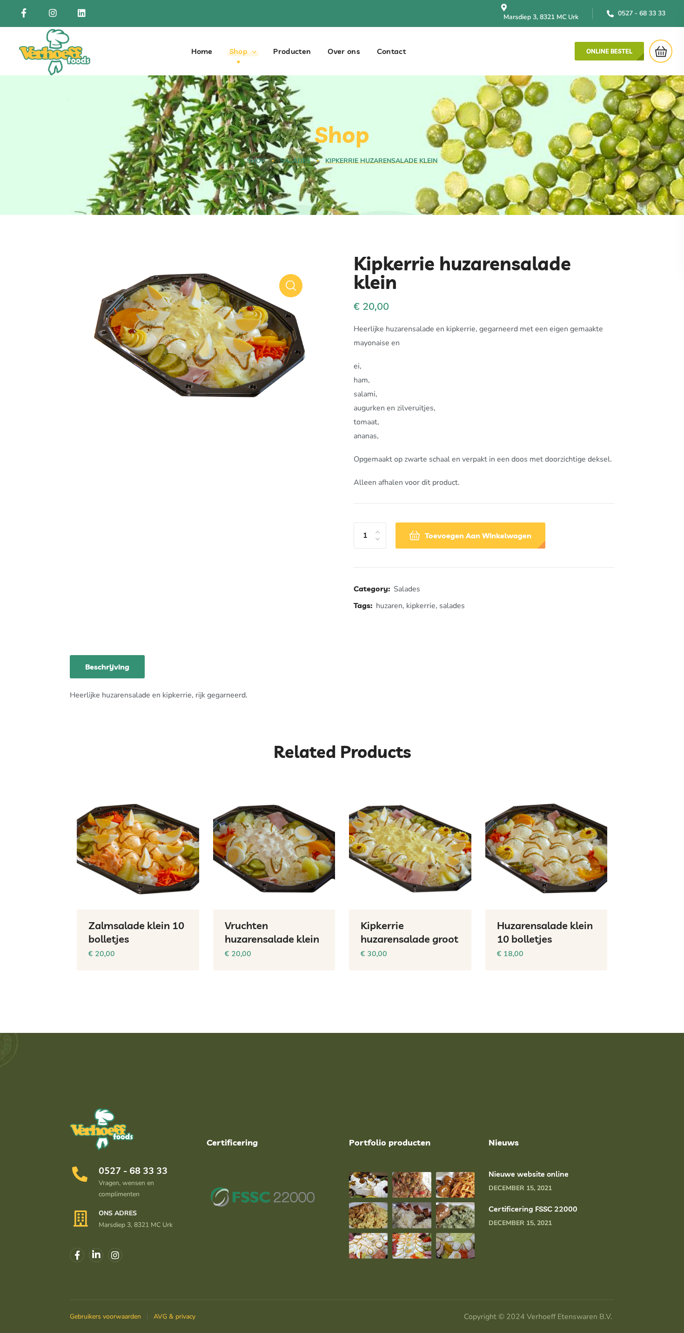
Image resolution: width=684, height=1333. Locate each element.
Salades (295, 160)
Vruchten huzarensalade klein (272, 932)
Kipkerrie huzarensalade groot (409, 932)
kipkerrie (421, 606)
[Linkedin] (96, 1255)
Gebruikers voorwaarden (105, 1316)
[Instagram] (52, 13)
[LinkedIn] (81, 13)
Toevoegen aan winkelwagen (478, 535)
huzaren (389, 606)
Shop (256, 160)
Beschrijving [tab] (107, 666)
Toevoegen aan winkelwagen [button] (177, 977)
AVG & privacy (174, 1316)
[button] (609, 51)
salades (452, 606)
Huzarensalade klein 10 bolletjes (545, 932)
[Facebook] (24, 13)
